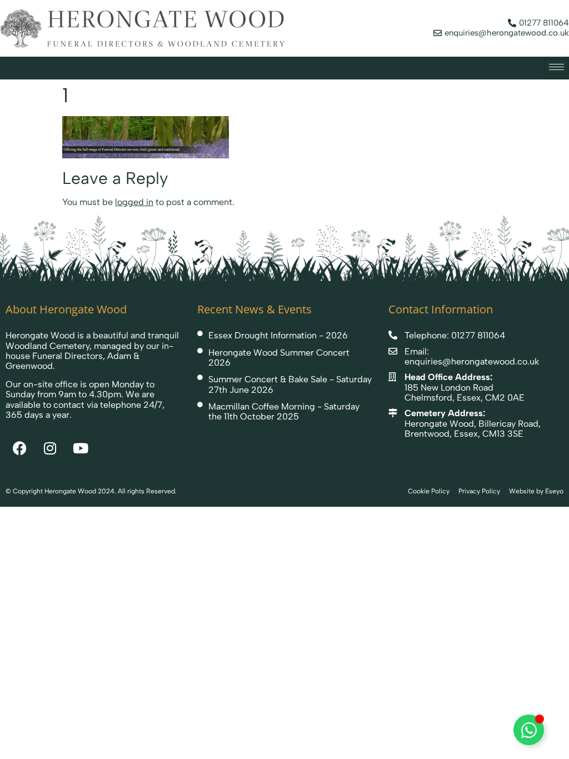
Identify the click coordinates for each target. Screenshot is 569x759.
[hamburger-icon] (556, 67)
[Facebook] (19, 448)
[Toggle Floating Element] (528, 730)
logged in (134, 202)
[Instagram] (50, 448)
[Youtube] (80, 448)
